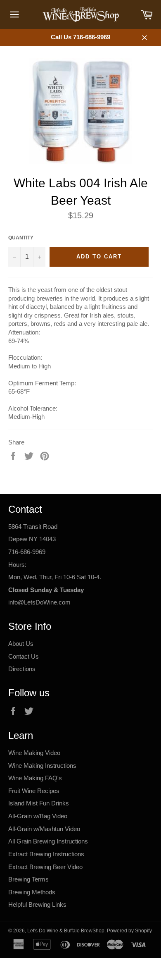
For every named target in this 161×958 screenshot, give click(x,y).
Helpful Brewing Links (37, 904)
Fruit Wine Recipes (33, 790)
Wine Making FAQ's (35, 777)
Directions (22, 668)
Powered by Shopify (129, 931)
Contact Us (23, 656)
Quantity (20, 238)
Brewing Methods (31, 892)
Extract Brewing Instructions (46, 854)
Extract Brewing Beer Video (45, 866)
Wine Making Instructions (42, 765)
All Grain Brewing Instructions (48, 841)
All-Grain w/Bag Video (37, 815)
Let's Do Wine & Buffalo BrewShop (65, 931)
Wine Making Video (34, 752)
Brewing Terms (28, 879)
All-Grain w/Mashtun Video (44, 828)
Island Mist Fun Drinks (38, 803)
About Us (20, 643)
